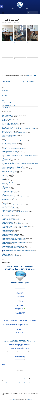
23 (2, 382)
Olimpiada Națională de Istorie (7, 222)
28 (29, 382)
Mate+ (3, 179)
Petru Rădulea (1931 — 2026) (7, 215)
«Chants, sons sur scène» (6, 231)
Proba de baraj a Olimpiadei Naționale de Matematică (12, 237)
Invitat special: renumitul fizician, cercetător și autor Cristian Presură (15, 170)
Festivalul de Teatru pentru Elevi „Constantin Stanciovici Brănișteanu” (15, 154)
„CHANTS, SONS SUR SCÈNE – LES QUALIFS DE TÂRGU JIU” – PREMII (15, 211)
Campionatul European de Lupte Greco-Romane (11, 152)
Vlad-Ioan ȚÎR (4, 118)
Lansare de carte (5, 176)
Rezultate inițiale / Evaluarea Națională (9, 135)
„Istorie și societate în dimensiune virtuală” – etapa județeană (14, 247)
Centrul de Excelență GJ (6, 102)
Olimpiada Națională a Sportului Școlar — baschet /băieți (13, 196)
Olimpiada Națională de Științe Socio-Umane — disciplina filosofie (14, 232)
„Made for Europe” (5, 243)
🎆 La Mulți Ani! (6, 81)
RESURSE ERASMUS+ (6, 107)
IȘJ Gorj (3, 100)
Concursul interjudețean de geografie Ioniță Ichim (11, 182)
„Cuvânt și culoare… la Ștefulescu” (8, 191)
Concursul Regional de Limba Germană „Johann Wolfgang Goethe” (15, 166)
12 (19, 378)
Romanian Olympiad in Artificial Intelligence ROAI (11, 235)
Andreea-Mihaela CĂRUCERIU (7, 119)
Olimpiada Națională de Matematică (9, 249)
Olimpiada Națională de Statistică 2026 (9, 151)
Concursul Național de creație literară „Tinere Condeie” (12, 204)
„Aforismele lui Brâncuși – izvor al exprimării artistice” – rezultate (14, 212)
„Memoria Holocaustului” (6, 190)
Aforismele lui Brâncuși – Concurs (8, 105)
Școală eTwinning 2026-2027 (7, 218)
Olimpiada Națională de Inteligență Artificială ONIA (11, 219)
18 (13, 380)
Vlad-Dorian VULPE (5, 122)
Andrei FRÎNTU (4, 120)
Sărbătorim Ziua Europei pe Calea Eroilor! (10, 200)
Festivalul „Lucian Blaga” (6, 178)
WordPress (14, 399)
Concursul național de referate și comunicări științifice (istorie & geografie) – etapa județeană (20, 163)
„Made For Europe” (5, 188)
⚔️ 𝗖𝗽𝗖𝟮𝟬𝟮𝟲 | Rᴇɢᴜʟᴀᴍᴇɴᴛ (7, 202)
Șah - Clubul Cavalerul (8, 15)
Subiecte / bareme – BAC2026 (7, 131)
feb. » (5, 387)
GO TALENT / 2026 (5, 160)
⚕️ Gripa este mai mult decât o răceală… (27, 82)
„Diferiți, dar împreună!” (6, 224)
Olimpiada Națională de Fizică (7, 230)
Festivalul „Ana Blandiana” (7, 192)
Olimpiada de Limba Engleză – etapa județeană (11, 253)
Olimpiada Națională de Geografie (8, 227)
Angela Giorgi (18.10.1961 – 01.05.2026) (9, 207)
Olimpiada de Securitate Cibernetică (8, 186)
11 (13, 378)
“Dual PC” (3, 183)
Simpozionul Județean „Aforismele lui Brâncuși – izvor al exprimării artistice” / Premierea (19, 155)
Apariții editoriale (5, 97)
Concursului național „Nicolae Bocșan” (9, 143)
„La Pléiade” (4, 203)
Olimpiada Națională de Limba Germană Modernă (11, 246)
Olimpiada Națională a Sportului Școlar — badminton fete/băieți (14, 242)
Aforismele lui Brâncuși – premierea (9, 150)
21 (29, 380)
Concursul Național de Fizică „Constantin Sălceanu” (12, 223)
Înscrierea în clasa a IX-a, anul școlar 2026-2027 (11, 123)
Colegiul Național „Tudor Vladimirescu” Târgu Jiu (18, 76)
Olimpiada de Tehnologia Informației (9, 244)
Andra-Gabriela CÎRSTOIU (7, 116)
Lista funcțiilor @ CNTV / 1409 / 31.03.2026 (10, 255)
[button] (1, 6)
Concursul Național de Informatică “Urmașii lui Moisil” (12, 148)
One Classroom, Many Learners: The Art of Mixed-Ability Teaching (14, 226)
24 (6, 382)
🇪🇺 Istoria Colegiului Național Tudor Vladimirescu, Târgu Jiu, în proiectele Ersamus (18, 250)
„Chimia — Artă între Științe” (7, 208)
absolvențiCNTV (5, 90)
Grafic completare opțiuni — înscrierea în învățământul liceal (13, 132)
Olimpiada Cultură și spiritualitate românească (11, 220)
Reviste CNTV (4, 95)
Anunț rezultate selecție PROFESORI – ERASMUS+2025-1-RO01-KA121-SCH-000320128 (18, 128)
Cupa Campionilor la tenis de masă (8, 184)
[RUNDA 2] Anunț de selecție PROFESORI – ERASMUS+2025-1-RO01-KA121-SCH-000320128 (19, 146)
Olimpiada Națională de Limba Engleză (9, 234)
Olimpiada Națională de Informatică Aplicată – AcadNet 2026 (13, 194)
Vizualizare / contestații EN (7, 136)
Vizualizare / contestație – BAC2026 (8, 127)
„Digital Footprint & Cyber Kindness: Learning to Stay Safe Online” (14, 168)
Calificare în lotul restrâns (7, 199)
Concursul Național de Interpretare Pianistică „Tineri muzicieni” (14, 174)
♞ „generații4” (4, 206)
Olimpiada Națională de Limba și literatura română (11, 240)
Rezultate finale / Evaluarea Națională (9, 124)
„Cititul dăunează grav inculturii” (8, 159)
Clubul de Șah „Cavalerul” (32, 75)
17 (6, 380)
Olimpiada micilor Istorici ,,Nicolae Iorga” (9, 144)
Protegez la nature (5, 214)
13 (24, 378)
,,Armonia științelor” (5, 180)
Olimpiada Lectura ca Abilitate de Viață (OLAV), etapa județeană (14, 238)
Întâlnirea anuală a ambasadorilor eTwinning (10, 115)
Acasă (3, 15)
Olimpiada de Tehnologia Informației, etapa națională (12, 158)
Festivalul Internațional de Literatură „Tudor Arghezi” (12, 167)
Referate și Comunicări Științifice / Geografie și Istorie (12, 162)
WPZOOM (30, 399)
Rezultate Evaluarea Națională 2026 (9, 134)
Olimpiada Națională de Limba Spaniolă (9, 228)
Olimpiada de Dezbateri (6, 254)
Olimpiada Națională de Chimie (8, 210)
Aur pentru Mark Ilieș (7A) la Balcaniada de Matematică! (12, 142)
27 (24, 382)
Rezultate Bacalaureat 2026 (7, 126)
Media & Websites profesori (7, 93)
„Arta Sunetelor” (5, 187)
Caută (37, 12)
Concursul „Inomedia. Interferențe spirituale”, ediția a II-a (13, 140)
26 (19, 382)
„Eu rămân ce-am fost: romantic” (8, 172)
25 (13, 382)
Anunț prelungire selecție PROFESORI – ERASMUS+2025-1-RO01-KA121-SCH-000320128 (19, 138)
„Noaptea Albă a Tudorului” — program (9, 171)
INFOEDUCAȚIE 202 (5, 175)
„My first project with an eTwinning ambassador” (11, 216)
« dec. (3, 387)
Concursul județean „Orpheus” (8, 195)
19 (19, 380)
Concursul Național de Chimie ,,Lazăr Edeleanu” (11, 198)
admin (5, 22)
